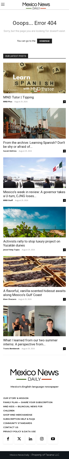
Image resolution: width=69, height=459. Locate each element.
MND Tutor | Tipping (18, 97)
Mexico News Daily (19, 455)
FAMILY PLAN (10, 402)
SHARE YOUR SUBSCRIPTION (36, 402)
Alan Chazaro (9, 299)
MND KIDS (9, 406)
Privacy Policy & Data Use (19, 431)
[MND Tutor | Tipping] (34, 78)
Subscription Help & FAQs (19, 419)
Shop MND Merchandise (17, 414)
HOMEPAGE (44, 41)
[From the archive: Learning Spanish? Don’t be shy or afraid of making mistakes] (34, 123)
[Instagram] (42, 439)
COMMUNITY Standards (17, 423)
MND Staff (8, 200)
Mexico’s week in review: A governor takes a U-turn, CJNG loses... (34, 194)
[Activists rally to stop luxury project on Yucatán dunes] (34, 222)
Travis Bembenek (11, 348)
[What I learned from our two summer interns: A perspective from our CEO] (34, 321)
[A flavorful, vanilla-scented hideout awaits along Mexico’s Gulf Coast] (34, 271)
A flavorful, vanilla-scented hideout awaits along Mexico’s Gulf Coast (34, 293)
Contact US (10, 427)
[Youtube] (53, 439)
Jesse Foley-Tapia (11, 249)
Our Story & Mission (15, 398)
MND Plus (7, 101)
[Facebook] (8, 439)
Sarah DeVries (10, 151)
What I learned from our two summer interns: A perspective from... (30, 342)
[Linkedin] (30, 439)
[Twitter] (19, 439)
